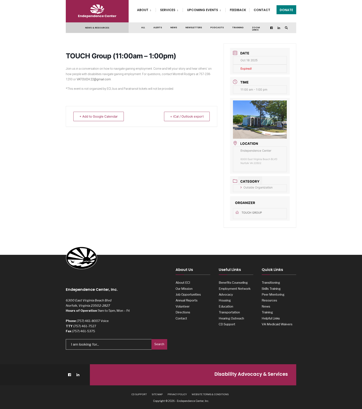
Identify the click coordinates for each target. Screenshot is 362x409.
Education (226, 306)
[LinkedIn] (279, 27)
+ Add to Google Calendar (98, 116)
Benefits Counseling (233, 283)
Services (167, 10)
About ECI (183, 283)
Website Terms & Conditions (210, 394)
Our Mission (184, 289)
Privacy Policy (177, 394)
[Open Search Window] (286, 27)
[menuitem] (146, 9)
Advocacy (226, 294)
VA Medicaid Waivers (277, 324)
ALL (143, 27)
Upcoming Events (202, 10)
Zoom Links (256, 28)
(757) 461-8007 (88, 321)
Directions (183, 312)
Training (238, 27)
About (142, 10)
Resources (269, 300)
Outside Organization (258, 187)
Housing (225, 300)
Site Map (157, 394)
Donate (286, 10)
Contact (262, 10)
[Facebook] (271, 27)
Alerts (157, 27)
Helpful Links (271, 318)
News (173, 27)
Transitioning (271, 283)
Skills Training (271, 289)
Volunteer (183, 306)
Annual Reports (187, 300)
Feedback (238, 10)
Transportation (229, 312)
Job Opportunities (188, 294)
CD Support (227, 324)
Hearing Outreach (231, 318)
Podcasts (217, 27)
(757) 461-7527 (84, 326)
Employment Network (235, 289)
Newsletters (193, 27)
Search (159, 344)
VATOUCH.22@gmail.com (94, 79)
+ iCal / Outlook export (187, 116)
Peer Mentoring (273, 294)
